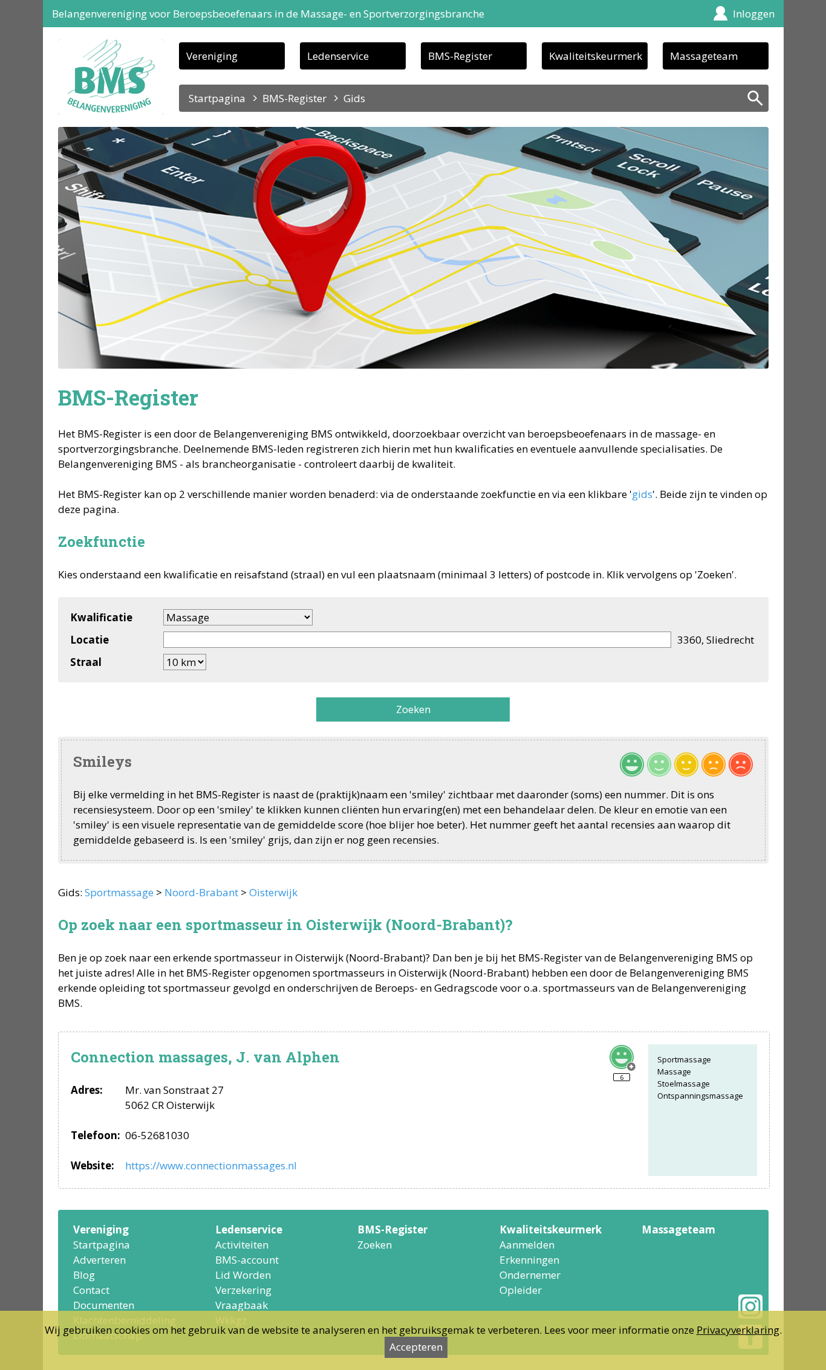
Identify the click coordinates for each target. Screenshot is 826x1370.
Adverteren (99, 1260)
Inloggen (754, 14)
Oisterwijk (273, 892)
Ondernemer (530, 1275)
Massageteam (704, 56)
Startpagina (217, 98)
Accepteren (416, 1347)
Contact (91, 1290)
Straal (86, 662)
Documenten (103, 1305)
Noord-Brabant (201, 892)
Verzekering (243, 1290)
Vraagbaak (241, 1305)
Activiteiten (241, 1245)
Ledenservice (338, 56)
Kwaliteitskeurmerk (595, 56)
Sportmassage (119, 892)
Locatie (89, 640)
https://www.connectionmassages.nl (211, 1165)
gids (642, 494)
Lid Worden (243, 1275)
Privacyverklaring (738, 1330)
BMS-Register (460, 56)
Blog (84, 1275)
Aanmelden (526, 1245)
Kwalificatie (101, 617)
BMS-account (247, 1260)
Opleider (520, 1290)
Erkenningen (529, 1260)
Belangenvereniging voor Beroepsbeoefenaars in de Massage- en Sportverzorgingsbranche (268, 14)
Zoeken (413, 709)
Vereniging (212, 56)
